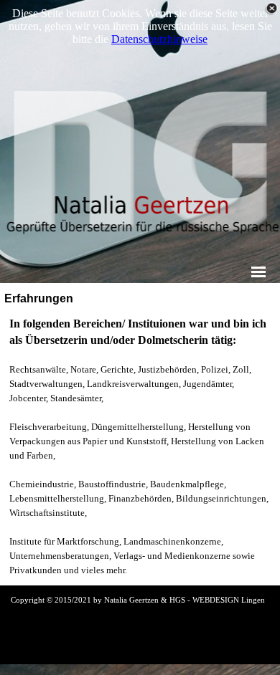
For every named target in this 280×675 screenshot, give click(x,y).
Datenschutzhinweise (159, 39)
